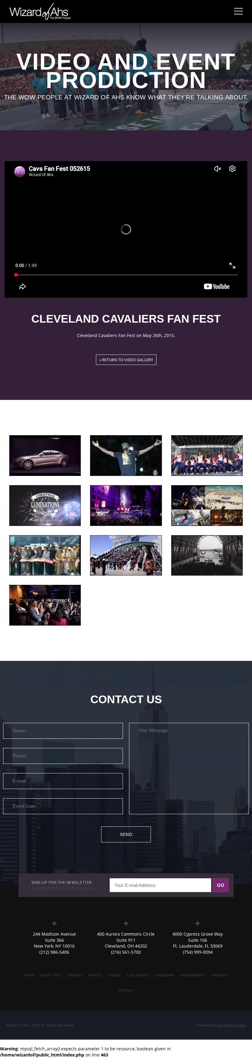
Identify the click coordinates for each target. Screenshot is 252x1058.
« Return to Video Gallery (126, 359)
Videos (114, 975)
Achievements (193, 975)
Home (30, 975)
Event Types (51, 975)
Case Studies (138, 975)
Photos (95, 975)
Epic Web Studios (231, 1025)
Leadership (165, 975)
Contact (126, 990)
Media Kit (219, 975)
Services (75, 975)
